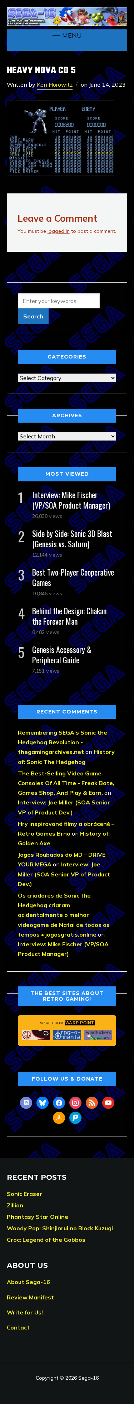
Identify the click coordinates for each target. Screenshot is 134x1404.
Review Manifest (30, 1297)
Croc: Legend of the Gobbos (46, 1239)
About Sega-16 (28, 1281)
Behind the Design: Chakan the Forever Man (69, 616)
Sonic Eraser (24, 1193)
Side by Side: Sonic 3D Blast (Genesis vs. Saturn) (72, 538)
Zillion (15, 1205)
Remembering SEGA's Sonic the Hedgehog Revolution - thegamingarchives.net (62, 742)
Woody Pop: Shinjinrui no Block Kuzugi (60, 1228)
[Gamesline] (36, 1035)
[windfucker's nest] (98, 1035)
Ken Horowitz (55, 84)
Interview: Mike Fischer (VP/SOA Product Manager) (71, 500)
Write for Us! (25, 1312)
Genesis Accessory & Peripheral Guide (61, 654)
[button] (67, 35)
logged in (59, 231)
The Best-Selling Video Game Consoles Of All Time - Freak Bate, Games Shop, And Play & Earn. (66, 783)
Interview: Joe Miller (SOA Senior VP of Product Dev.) (64, 874)
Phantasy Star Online (37, 1216)
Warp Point (79, 1022)
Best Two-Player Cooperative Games (73, 577)
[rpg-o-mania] (67, 1035)
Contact (18, 1327)
